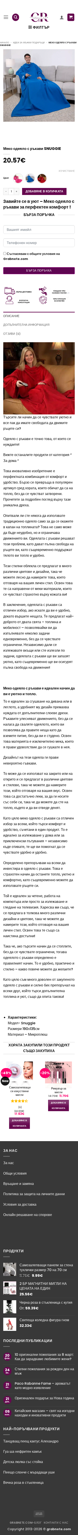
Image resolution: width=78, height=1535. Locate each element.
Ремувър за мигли (58, 1090)
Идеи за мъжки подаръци (29, 42)
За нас (8, 1162)
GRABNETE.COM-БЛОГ (26, 1522)
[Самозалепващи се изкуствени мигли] (19, 1074)
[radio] (18, 178)
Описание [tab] (11, 316)
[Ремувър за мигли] (58, 1075)
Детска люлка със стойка (23, 1461)
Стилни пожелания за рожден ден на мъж (44, 1371)
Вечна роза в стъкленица (23, 1482)
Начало (4, 42)
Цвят (6, 178)
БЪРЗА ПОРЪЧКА (39, 270)
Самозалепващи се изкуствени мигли (19, 1091)
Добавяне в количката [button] (19, 1123)
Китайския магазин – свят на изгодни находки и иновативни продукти (45, 1413)
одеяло (9, 985)
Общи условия (15, 1173)
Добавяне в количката (44, 191)
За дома (9, 460)
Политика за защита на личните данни (34, 1193)
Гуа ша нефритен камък (22, 1451)
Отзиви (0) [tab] (12, 334)
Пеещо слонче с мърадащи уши (29, 1472)
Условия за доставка (19, 1204)
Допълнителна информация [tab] (26, 325)
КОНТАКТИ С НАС (56, 1522)
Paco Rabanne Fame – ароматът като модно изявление (42, 1385)
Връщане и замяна (18, 1183)
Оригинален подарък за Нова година (44, 1398)
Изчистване (67, 170)
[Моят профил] (62, 17)
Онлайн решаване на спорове (27, 1214)
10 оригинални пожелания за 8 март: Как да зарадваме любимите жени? (44, 1357)
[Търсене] (15, 17)
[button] (6, 17)
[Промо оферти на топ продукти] (40, 17)
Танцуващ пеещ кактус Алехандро (30, 1441)
